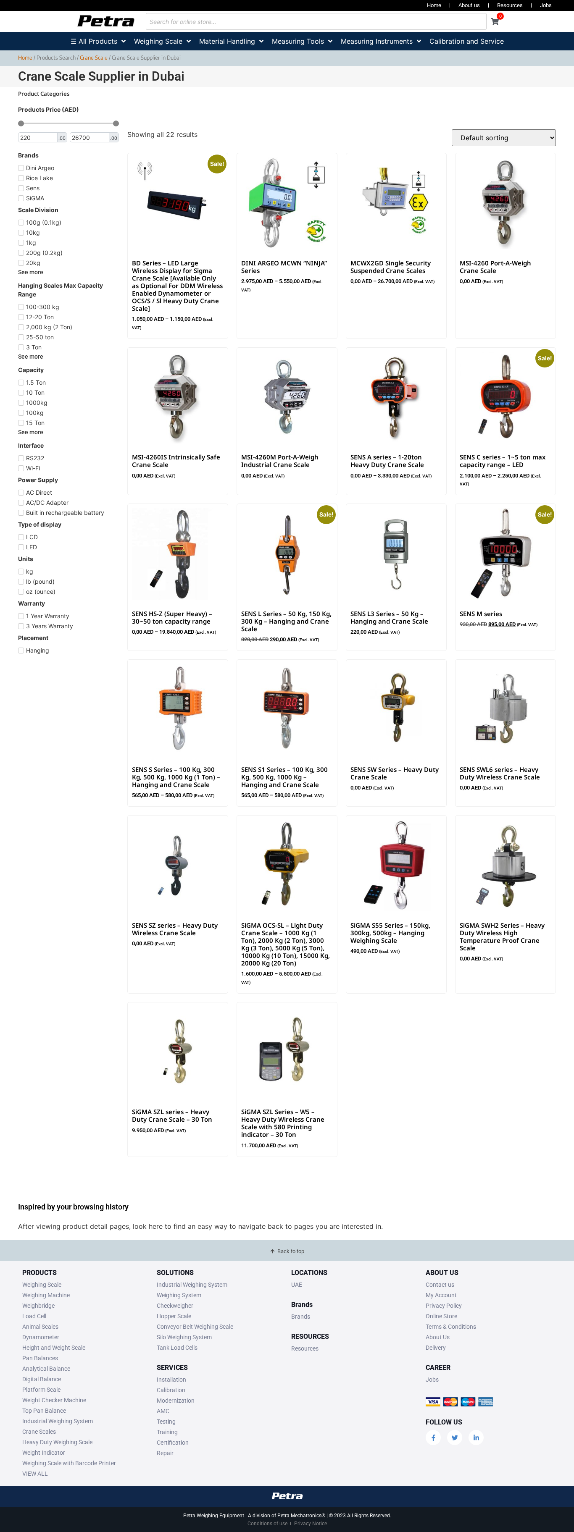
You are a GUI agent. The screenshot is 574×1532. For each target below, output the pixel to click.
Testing (166, 1421)
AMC (163, 1411)
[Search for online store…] (316, 21)
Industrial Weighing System (57, 1421)
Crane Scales (39, 1431)
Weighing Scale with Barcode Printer (69, 1463)
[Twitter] (454, 1437)
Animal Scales (40, 1326)
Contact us (440, 1284)
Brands (300, 1316)
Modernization (176, 1400)
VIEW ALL (35, 1473)
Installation (171, 1379)
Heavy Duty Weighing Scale (57, 1442)
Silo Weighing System (184, 1337)
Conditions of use (267, 1524)
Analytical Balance (46, 1368)
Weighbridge (38, 1305)
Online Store (441, 1316)
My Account (441, 1295)
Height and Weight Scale (53, 1347)
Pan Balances (40, 1358)
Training (167, 1432)
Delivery (436, 1347)
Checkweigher (175, 1305)
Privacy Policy (444, 1305)
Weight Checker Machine (54, 1400)
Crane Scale (94, 57)
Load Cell (34, 1316)
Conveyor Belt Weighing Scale (195, 1326)
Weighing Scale (41, 1284)
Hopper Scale (174, 1316)
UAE (296, 1284)
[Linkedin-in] (476, 1437)
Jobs (546, 5)
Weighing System (179, 1295)
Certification (173, 1442)
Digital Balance (41, 1379)
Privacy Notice (310, 1524)
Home (434, 5)
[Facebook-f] (433, 1437)
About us (469, 5)
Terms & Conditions (451, 1326)
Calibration (171, 1390)
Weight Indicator (43, 1452)
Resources (510, 5)
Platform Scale (41, 1389)
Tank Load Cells (177, 1347)
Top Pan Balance (44, 1410)
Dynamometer (40, 1337)
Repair (165, 1453)
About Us (438, 1337)
